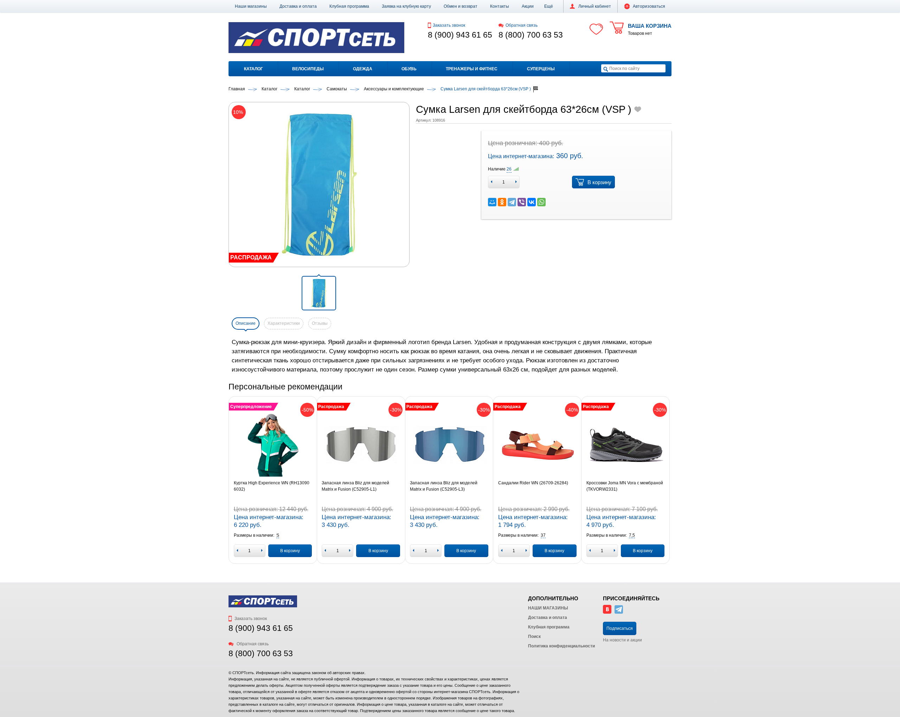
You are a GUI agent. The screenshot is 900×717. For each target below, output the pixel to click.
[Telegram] (512, 202)
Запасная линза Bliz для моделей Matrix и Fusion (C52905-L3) (443, 486)
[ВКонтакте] (531, 202)
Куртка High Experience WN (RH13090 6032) (271, 486)
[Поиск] (605, 68)
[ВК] (607, 612)
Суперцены (541, 68)
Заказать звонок (449, 25)
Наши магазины (251, 6)
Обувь (409, 68)
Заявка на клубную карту (406, 6)
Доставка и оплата (298, 6)
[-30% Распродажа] (361, 445)
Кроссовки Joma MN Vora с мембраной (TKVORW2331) (624, 486)
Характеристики (284, 323)
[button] (548, 6)
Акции (528, 6)
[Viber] (522, 202)
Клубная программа (349, 6)
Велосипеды (308, 68)
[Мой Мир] (492, 202)
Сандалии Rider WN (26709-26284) (533, 482)
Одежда (362, 68)
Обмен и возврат (460, 6)
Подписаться (619, 628)
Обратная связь (522, 25)
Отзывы (320, 323)
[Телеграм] (619, 612)
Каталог (253, 68)
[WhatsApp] (541, 202)
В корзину (599, 182)
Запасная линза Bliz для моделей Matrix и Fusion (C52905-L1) (355, 486)
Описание (246, 323)
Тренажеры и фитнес (471, 68)
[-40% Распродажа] (537, 445)
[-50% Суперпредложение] (273, 445)
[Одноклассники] (502, 202)
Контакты (499, 6)
